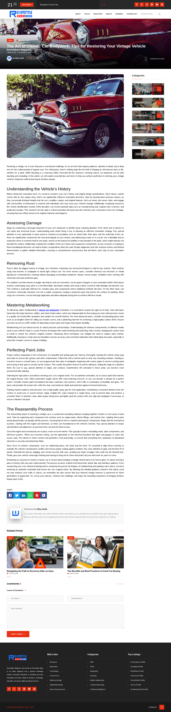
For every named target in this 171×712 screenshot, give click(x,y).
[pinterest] (162, 4)
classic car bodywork (49, 310)
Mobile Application (97, 680)
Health (109, 14)
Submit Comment (17, 634)
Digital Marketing (56, 685)
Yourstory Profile (137, 676)
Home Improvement (57, 689)
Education (98, 14)
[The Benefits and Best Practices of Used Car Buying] (95, 552)
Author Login (147, 14)
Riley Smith (42, 509)
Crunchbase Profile (138, 662)
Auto (10, 40)
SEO (92, 662)
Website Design (56, 680)
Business (119, 14)
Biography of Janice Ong (49, 5)
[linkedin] (152, 4)
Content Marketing (97, 685)
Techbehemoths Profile (139, 689)
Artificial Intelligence (98, 689)
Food (92, 667)
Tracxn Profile (136, 685)
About (78, 14)
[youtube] (157, 4)
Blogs (87, 14)
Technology (132, 14)
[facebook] (137, 4)
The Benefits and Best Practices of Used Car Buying (93, 571)
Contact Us (153, 707)
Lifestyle (93, 676)
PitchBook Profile (137, 671)
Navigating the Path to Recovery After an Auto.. (30, 571)
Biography (94, 671)
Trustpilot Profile (137, 667)
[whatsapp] (142, 4)
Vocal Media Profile (138, 680)
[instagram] (147, 4)
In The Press (54, 676)
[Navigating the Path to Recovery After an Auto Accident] (35, 552)
